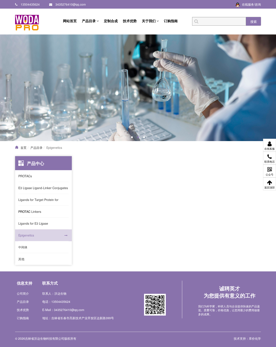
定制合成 (111, 20)
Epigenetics (26, 235)
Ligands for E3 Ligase (33, 223)
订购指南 (171, 20)
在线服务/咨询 (251, 4)
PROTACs (25, 176)
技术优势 (130, 20)
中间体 (22, 247)
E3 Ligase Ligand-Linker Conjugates (43, 188)
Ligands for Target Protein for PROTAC (38, 202)
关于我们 (149, 20)
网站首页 (70, 20)
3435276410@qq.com (70, 4)
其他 (21, 259)
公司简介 (23, 293)
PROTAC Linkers (29, 211)
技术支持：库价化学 (247, 338)
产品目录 (89, 20)
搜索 (253, 21)
